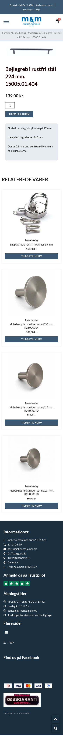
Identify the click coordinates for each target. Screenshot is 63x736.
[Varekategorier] (6, 21)
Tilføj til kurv (19, 114)
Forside (6, 32)
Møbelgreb (34, 32)
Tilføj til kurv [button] (31, 256)
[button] (6, 632)
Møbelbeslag (19, 32)
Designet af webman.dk (16, 713)
